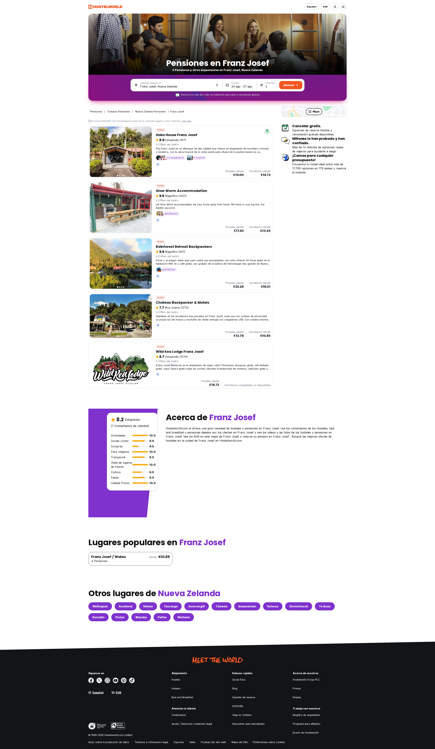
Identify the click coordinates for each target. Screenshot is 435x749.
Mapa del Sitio (240, 742)
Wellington (100, 606)
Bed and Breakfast (182, 697)
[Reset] (217, 85)
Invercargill (196, 606)
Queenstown (247, 606)
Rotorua (272, 606)
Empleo (297, 697)
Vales (192, 742)
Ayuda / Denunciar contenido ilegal (192, 723)
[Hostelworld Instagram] (107, 680)
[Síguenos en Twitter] (99, 680)
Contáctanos (179, 715)
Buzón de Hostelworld (305, 732)
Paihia (162, 617)
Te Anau (325, 606)
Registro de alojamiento (306, 715)
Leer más (187, 121)
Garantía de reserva (243, 697)
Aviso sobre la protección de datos (108, 742)
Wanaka (141, 617)
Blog (234, 688)
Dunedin (98, 617)
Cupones (178, 742)
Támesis (221, 606)
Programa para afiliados (306, 723)
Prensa (297, 688)
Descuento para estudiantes (248, 723)
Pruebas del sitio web (213, 742)
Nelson (148, 606)
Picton (120, 617)
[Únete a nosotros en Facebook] (91, 680)
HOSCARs (237, 706)
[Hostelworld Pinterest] (123, 680)
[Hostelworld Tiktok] (132, 680)
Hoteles (176, 688)
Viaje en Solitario (242, 715)
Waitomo (183, 617)
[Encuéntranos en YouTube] (115, 680)
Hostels (176, 679)
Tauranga (171, 606)
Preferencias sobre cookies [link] (269, 742)
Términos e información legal (151, 742)
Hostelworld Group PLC (306, 679)
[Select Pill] (335, 6)
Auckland (125, 606)
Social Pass (238, 679)
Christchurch (298, 606)
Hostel (160, 130)
